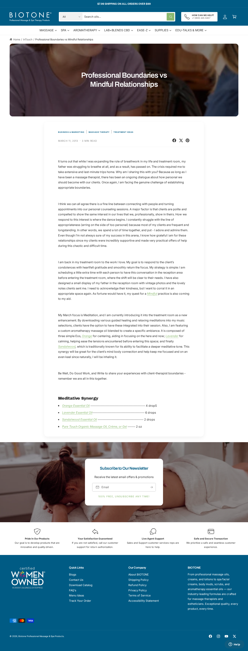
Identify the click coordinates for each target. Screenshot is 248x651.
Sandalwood (67, 346)
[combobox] (129, 16)
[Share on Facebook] (174, 140)
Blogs (72, 574)
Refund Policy (137, 585)
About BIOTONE (138, 574)
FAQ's (72, 590)
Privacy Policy (137, 590)
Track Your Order (80, 600)
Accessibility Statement (143, 600)
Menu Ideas (76, 595)
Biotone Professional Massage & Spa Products (41, 636)
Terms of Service (139, 595)
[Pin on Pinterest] (187, 140)
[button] (234, 16)
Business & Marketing (71, 132)
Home (16, 39)
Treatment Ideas (123, 132)
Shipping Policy (138, 580)
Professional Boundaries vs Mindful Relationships (64, 39)
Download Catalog (80, 585)
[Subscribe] (152, 487)
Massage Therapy (99, 132)
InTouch (27, 39)
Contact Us (76, 580)
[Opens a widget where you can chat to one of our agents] (234, 644)
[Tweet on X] (181, 140)
